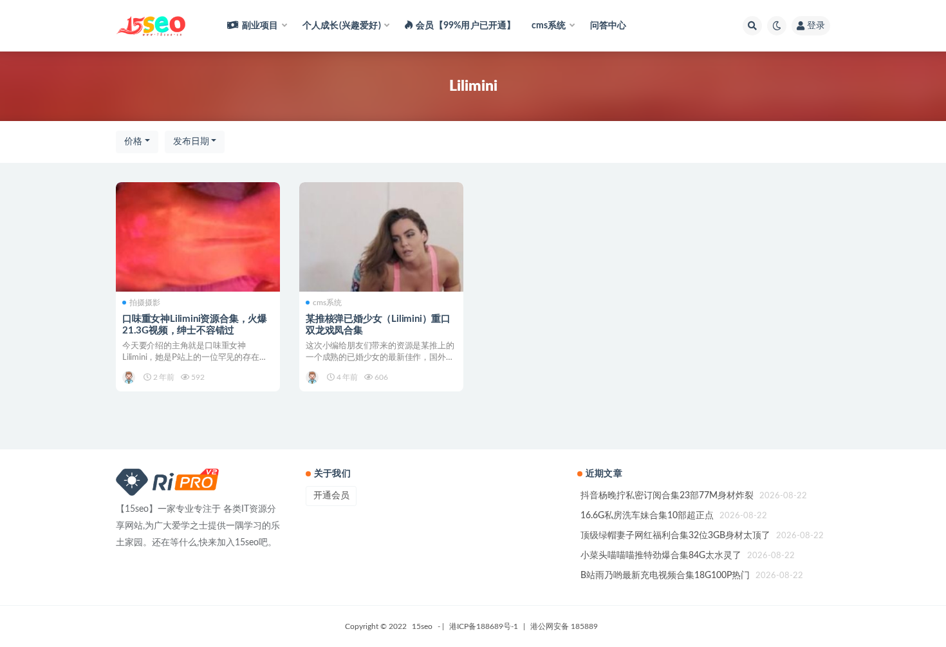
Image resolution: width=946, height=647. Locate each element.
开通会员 (331, 495)
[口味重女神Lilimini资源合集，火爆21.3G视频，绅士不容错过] (198, 237)
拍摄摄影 (144, 302)
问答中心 (608, 25)
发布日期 (191, 141)
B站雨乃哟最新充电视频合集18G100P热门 (665, 575)
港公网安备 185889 (564, 626)
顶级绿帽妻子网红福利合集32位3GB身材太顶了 (675, 535)
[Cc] (129, 377)
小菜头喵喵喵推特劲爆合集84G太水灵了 (660, 555)
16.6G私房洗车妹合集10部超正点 (647, 515)
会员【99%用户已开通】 (465, 25)
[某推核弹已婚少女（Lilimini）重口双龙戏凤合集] (381, 237)
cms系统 (327, 302)
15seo (422, 626)
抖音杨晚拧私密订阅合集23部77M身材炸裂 (667, 495)
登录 (816, 25)
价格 (133, 141)
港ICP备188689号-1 (483, 626)
